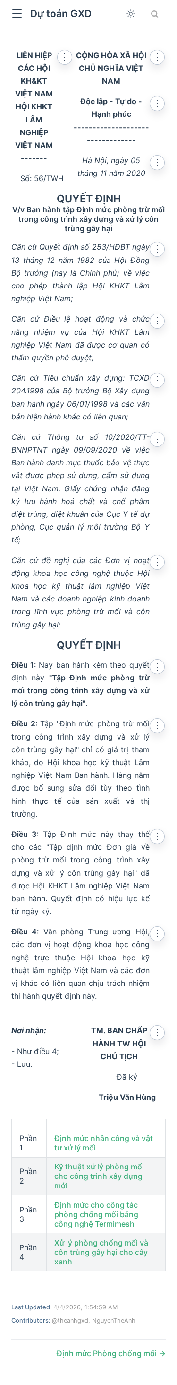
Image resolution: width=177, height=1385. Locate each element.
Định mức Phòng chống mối (108, 1353)
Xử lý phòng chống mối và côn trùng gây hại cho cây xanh (101, 1252)
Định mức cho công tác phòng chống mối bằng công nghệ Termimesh (96, 1214)
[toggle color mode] (130, 14)
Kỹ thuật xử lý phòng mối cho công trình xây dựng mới (99, 1176)
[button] (17, 14)
